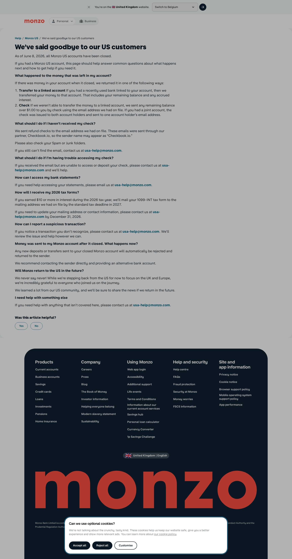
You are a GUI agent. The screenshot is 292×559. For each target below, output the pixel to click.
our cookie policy (165, 534)
